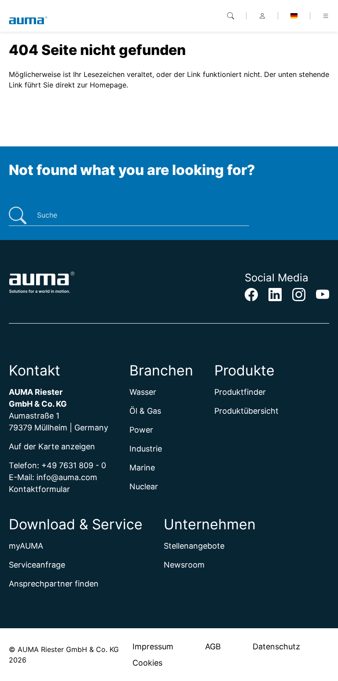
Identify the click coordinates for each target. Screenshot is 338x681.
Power (141, 429)
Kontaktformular (39, 489)
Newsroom (184, 564)
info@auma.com (67, 477)
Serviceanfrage (37, 564)
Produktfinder (240, 392)
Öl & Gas (145, 410)
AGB (213, 646)
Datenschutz (276, 646)
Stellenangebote (194, 545)
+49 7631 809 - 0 (73, 465)
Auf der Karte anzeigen (52, 446)
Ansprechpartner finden (54, 583)
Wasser (142, 392)
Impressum (152, 646)
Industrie (145, 448)
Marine (142, 467)
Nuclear (143, 486)
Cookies (147, 662)
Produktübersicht (246, 410)
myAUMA (26, 545)
